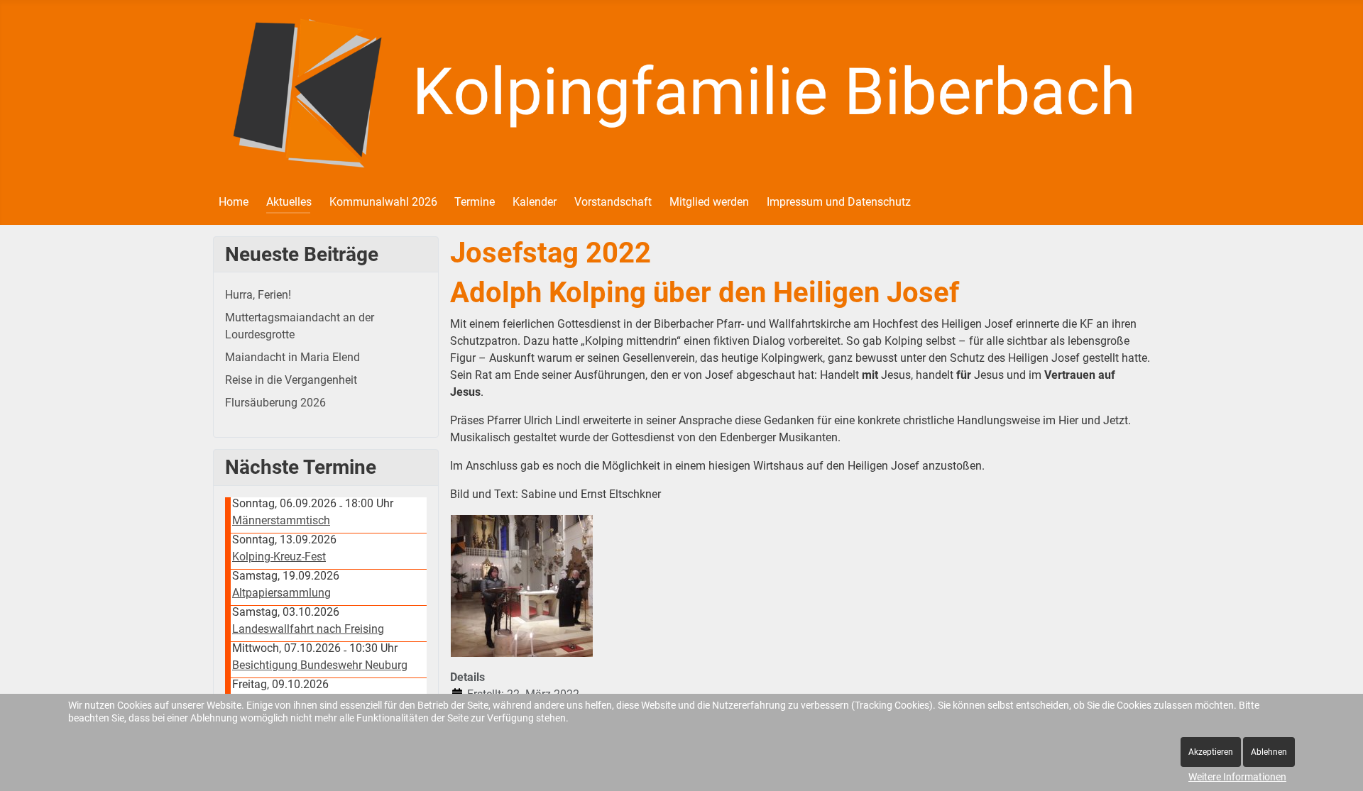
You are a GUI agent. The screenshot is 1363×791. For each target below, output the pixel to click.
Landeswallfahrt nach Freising (308, 629)
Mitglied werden (709, 202)
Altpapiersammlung (281, 592)
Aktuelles (289, 202)
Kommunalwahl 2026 (383, 202)
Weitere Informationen (1237, 776)
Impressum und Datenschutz (839, 202)
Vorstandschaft (613, 202)
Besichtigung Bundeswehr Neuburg (319, 665)
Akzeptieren (1210, 752)
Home (233, 202)
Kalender (535, 202)
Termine (474, 202)
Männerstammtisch (281, 520)
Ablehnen (1269, 752)
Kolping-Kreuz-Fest (279, 556)
